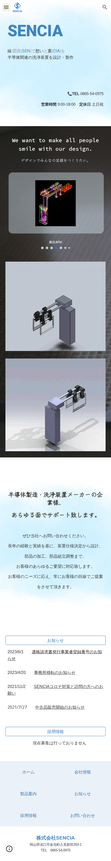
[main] (55, 39)
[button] (6, 7)
